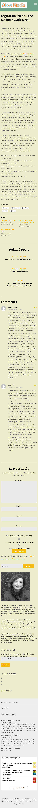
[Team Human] (34, 780)
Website (19, 526)
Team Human (6, 778)
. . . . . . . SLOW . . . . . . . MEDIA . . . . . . (21, 799)
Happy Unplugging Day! (8, 220)
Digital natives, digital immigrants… (19, 259)
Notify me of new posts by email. (19, 548)
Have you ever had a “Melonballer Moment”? (26, 221)
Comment (19, 480)
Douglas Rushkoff (9, 780)
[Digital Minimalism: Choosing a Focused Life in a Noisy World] (34, 765)
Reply (35, 307)
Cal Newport (7, 767)
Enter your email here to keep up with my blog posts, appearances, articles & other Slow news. (17, 655)
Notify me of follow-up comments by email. (20, 542)
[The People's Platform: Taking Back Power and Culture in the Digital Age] (34, 772)
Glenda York (12, 307)
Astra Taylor (7, 775)
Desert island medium (19, 271)
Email (19, 516)
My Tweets (4, 708)
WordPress (26, 801)
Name (19, 506)
